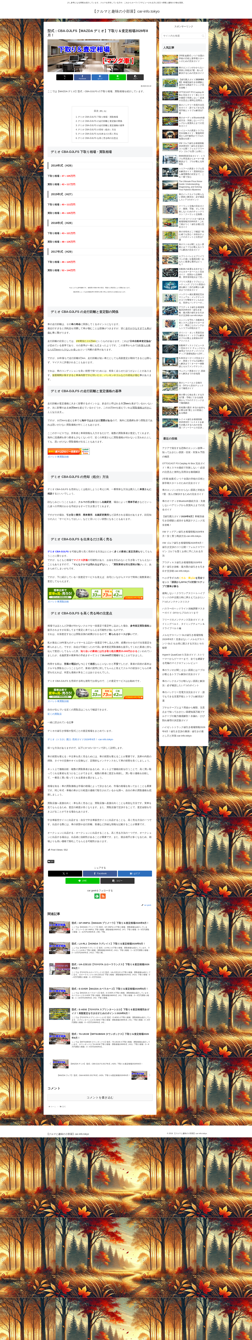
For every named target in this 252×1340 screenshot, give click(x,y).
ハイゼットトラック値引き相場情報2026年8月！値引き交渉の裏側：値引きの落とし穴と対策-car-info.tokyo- (183, 731)
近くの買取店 (55, 714)
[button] (135, 77)
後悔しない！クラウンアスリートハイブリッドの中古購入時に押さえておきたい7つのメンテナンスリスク (183, 597)
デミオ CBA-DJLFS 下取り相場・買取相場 (98, 117)
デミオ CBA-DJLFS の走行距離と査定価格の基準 (101, 125)
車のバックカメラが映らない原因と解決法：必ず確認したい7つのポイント (183, 683)
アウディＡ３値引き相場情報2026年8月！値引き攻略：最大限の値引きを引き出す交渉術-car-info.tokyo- (183, 566)
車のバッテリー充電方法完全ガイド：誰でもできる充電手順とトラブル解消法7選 (183, 696)
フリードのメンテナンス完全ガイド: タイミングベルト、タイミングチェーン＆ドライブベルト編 (183, 624)
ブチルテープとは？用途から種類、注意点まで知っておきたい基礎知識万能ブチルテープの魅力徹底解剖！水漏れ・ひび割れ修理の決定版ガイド (183, 714)
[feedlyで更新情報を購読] (97, 896)
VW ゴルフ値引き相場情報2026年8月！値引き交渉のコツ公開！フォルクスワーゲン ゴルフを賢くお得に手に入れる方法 (183, 549)
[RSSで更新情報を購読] (103, 896)
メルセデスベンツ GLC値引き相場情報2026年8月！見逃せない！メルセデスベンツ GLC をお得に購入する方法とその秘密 (183, 641)
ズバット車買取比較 (58, 456)
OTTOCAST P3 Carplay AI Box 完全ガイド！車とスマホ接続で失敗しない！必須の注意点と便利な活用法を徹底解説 (183, 467)
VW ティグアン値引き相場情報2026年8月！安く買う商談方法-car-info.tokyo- (183, 533)
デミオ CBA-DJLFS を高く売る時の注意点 (98, 138)
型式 (52, 861)
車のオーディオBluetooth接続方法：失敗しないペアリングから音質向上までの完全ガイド (183, 505)
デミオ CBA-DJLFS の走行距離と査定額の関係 (100, 121)
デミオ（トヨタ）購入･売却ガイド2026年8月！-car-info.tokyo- (81, 739)
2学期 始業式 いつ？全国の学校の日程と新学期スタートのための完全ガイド (183, 480)
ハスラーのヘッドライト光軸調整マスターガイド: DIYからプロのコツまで (183, 610)
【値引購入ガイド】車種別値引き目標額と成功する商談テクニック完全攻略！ (183, 520)
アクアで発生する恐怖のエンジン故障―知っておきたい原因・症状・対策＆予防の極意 (183, 452)
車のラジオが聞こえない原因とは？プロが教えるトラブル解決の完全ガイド (183, 672)
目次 (96, 111)
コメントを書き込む (100, 1097)
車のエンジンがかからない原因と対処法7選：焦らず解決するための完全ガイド (183, 492)
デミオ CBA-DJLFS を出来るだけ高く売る (98, 134)
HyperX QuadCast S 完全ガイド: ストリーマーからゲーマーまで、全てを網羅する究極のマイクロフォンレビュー (183, 659)
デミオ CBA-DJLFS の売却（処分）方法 (97, 129)
